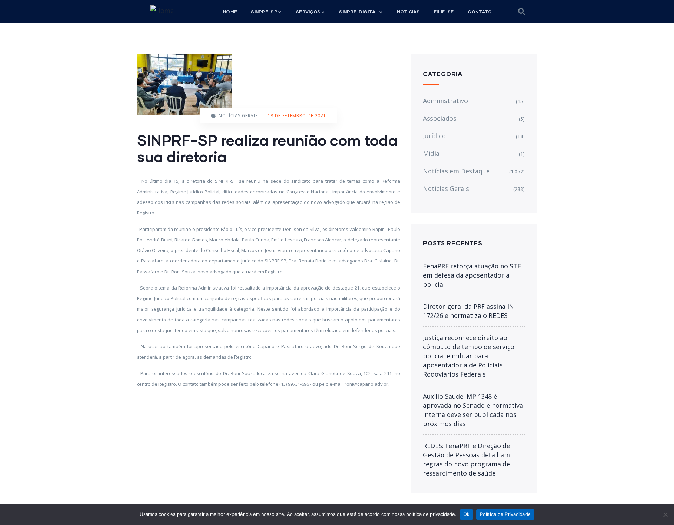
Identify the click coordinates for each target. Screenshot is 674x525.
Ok (466, 514)
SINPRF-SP (264, 11)
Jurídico (434, 136)
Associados (439, 118)
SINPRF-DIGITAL (358, 11)
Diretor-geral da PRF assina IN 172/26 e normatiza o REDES (468, 311)
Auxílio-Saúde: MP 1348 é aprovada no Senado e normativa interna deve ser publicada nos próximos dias (473, 410)
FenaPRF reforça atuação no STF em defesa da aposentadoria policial (472, 275)
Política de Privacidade (505, 514)
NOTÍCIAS (408, 11)
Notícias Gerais (238, 116)
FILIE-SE (444, 11)
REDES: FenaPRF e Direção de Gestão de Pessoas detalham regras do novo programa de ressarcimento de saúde (466, 459)
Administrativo (445, 101)
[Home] (162, 10)
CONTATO (480, 11)
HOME (230, 11)
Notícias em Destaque (456, 171)
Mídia (431, 153)
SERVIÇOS (308, 11)
